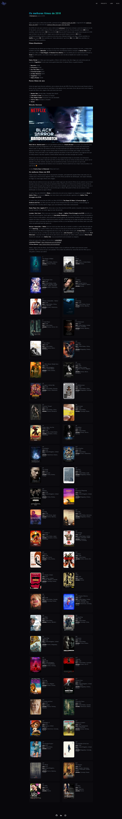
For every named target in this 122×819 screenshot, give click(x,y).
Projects (104, 3)
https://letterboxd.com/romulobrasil (51, 242)
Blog (117, 3)
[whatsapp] (65, 815)
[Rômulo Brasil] (4, 3)
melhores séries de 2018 (68, 22)
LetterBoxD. (58, 240)
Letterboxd (62, 28)
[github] (57, 815)
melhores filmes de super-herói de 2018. (58, 24)
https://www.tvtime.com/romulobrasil (49, 244)
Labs (111, 3)
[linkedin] (61, 815)
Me (97, 3)
